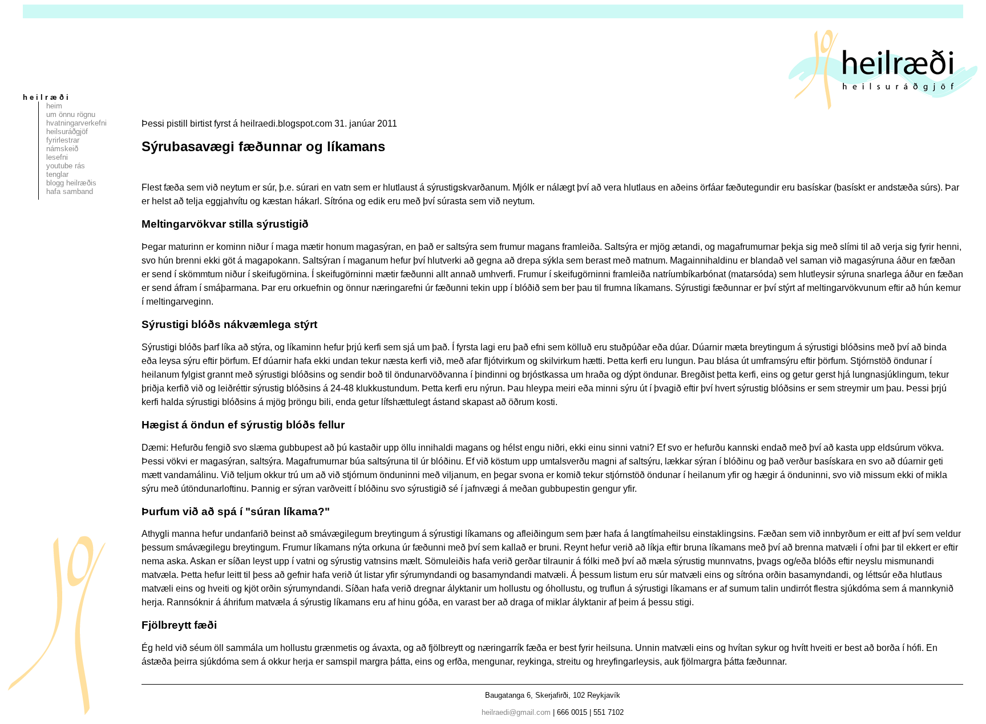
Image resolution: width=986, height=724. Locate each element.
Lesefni (57, 157)
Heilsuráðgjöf (67, 131)
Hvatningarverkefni (76, 123)
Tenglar (57, 174)
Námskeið (62, 148)
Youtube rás (65, 165)
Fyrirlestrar (62, 140)
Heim (54, 106)
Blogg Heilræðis (71, 183)
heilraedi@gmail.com (516, 712)
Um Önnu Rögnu (70, 114)
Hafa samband (69, 191)
